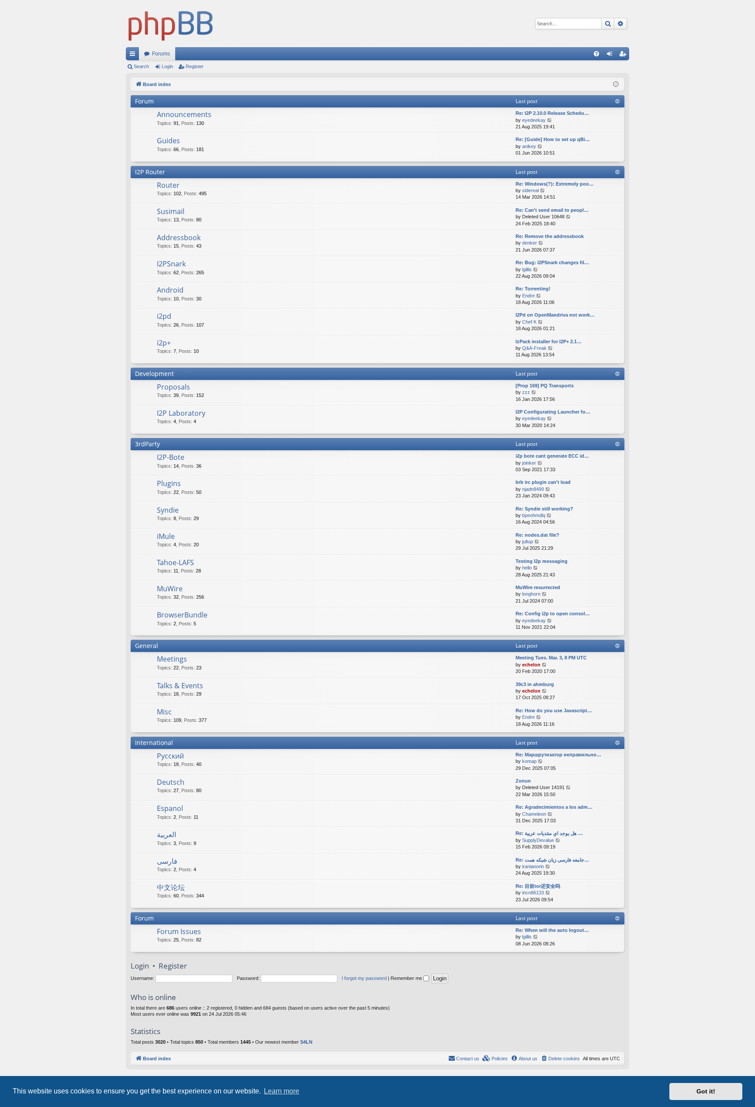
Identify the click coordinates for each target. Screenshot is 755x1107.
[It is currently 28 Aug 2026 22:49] (616, 84)
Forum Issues (179, 931)
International (154, 742)
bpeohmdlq (533, 515)
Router (168, 185)
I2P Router (150, 172)
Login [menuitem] (611, 55)
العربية (166, 834)
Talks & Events (180, 685)
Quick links (134, 55)
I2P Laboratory (181, 413)
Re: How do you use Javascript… (554, 710)
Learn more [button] (281, 1091)
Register (195, 66)
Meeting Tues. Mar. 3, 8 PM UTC (551, 657)
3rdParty (147, 444)
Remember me (407, 978)
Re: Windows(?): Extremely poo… (555, 183)
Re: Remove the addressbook (550, 236)
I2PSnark (171, 264)
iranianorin (533, 866)
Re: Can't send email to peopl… (552, 210)
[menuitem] (596, 53)
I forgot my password (364, 978)
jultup (527, 541)
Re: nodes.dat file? (537, 535)
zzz (526, 392)
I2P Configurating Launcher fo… (553, 411)
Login (167, 66)
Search (141, 66)
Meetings (172, 659)
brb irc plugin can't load (543, 482)
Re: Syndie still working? (544, 508)
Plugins (169, 483)
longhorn (531, 594)
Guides (168, 140)
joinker (529, 463)
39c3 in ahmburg (535, 684)
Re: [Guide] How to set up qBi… (553, 139)
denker (529, 242)
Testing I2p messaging (542, 561)
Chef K (529, 321)
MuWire (170, 588)
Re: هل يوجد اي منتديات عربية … (549, 833)
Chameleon (534, 814)
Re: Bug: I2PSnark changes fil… (552, 262)
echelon (531, 664)
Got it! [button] (705, 1091)
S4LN (306, 1042)
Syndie (168, 510)
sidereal (530, 190)
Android (170, 290)
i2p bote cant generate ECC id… (552, 456)
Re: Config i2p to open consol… (553, 613)
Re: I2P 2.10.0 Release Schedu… (552, 113)
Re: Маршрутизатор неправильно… (558, 754)
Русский (170, 756)
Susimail (170, 211)
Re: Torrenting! (533, 288)
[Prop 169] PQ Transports (545, 385)
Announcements (184, 114)
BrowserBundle (182, 615)
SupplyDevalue (538, 840)
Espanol (170, 808)
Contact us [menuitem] (467, 1058)
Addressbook (179, 237)
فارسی (167, 861)
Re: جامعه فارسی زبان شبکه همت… (552, 859)
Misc (164, 712)
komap (529, 761)
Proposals (173, 387)
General (146, 645)
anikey (529, 146)
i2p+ (164, 343)
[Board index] (171, 23)
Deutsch (170, 782)
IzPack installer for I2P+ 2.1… (549, 341)
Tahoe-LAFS (175, 562)
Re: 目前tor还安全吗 (538, 886)
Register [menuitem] (624, 55)
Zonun (523, 780)
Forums (161, 54)
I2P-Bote (170, 457)
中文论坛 (171, 887)
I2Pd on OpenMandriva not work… (555, 314)
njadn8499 (533, 489)
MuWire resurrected (538, 587)
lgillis (527, 269)
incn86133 (533, 892)
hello (527, 567)
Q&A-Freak (534, 348)
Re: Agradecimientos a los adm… (554, 807)
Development (154, 373)
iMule (166, 536)
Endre (528, 295)
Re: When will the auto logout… (552, 930)
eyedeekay (534, 120)
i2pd (164, 316)
